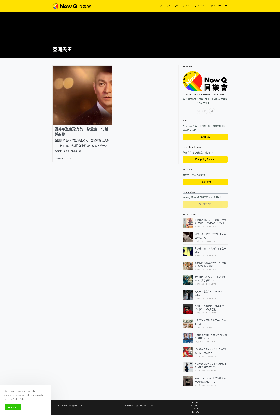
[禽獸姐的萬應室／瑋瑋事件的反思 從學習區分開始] (188, 265)
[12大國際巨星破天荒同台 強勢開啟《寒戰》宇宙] (188, 338)
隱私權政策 (195, 406)
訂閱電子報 (205, 181)
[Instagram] (205, 111)
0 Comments (211, 227)
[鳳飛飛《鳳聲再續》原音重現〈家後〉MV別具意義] (188, 309)
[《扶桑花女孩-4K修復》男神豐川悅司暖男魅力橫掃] (188, 352)
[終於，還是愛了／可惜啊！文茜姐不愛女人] (188, 237)
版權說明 (195, 409)
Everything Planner (205, 159)
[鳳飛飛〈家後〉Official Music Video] (188, 295)
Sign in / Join (215, 6)
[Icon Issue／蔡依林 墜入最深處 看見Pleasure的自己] (188, 381)
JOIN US (205, 137)
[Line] (212, 111)
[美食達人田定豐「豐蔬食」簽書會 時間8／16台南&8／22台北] (188, 223)
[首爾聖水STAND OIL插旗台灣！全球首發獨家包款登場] (188, 367)
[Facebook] (198, 111)
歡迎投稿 (195, 412)
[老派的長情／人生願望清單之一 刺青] (188, 251)
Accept (12, 407)
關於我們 (195, 403)
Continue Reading (63, 159)
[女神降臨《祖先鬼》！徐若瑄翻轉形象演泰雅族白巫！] (188, 280)
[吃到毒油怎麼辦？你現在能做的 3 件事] (188, 323)
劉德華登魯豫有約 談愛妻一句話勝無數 (81, 131)
